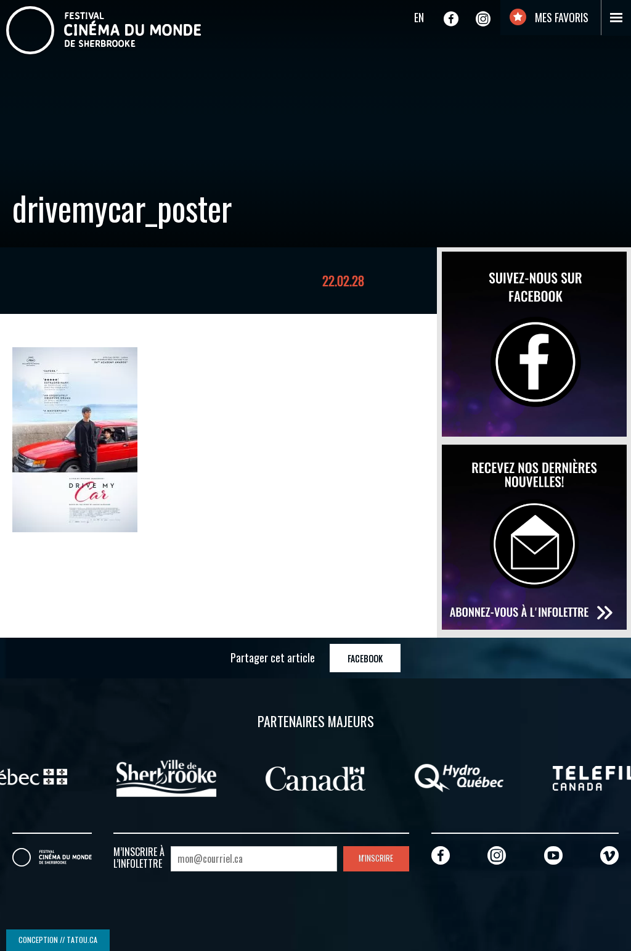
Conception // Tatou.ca (57, 939)
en (419, 17)
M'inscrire (376, 858)
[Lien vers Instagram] (483, 18)
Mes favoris (560, 17)
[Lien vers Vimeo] (609, 855)
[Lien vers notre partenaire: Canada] (201, 777)
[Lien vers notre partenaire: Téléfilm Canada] (488, 777)
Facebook (365, 658)
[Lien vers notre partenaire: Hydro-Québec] (345, 777)
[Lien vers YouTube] (553, 855)
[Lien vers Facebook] (451, 18)
